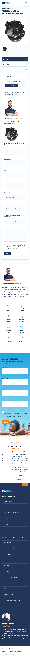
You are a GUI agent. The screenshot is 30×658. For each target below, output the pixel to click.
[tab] (15, 59)
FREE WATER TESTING (9, 606)
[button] (3, 465)
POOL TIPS (6, 507)
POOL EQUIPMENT (8, 542)
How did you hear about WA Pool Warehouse (12, 215)
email (5, 170)
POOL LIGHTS (7, 565)
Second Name (8, 159)
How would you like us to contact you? (14, 204)
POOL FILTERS (7, 560)
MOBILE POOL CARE (8, 594)
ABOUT (5, 518)
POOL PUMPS (7, 571)
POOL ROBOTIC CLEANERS (10, 577)
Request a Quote (11, 85)
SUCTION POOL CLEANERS (10, 583)
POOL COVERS (7, 554)
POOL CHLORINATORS (9, 548)
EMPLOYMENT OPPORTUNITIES (11, 512)
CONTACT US (7, 530)
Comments (7, 228)
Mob (5, 181)
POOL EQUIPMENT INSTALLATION (12, 600)
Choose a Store (8, 192)
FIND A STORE (7, 524)
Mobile (3, 400)
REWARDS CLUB (8, 501)
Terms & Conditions (13, 648)
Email (3, 389)
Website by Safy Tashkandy (8, 654)
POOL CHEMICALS (8, 588)
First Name (7, 148)
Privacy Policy (5, 648)
